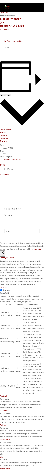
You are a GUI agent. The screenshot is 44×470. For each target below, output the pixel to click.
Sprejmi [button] (36, 249)
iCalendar (3, 133)
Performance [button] (4, 411)
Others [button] (2, 457)
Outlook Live (4, 138)
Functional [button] (3, 396)
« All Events (4, 13)
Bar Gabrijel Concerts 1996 (13, 41)
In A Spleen (4, 30)
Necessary (6, 290)
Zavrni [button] (41, 249)
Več (32, 249)
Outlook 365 (4, 135)
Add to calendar (5, 95)
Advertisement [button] (5, 440)
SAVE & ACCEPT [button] (5, 469)
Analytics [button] (3, 425)
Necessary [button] (3, 287)
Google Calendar (5, 130)
